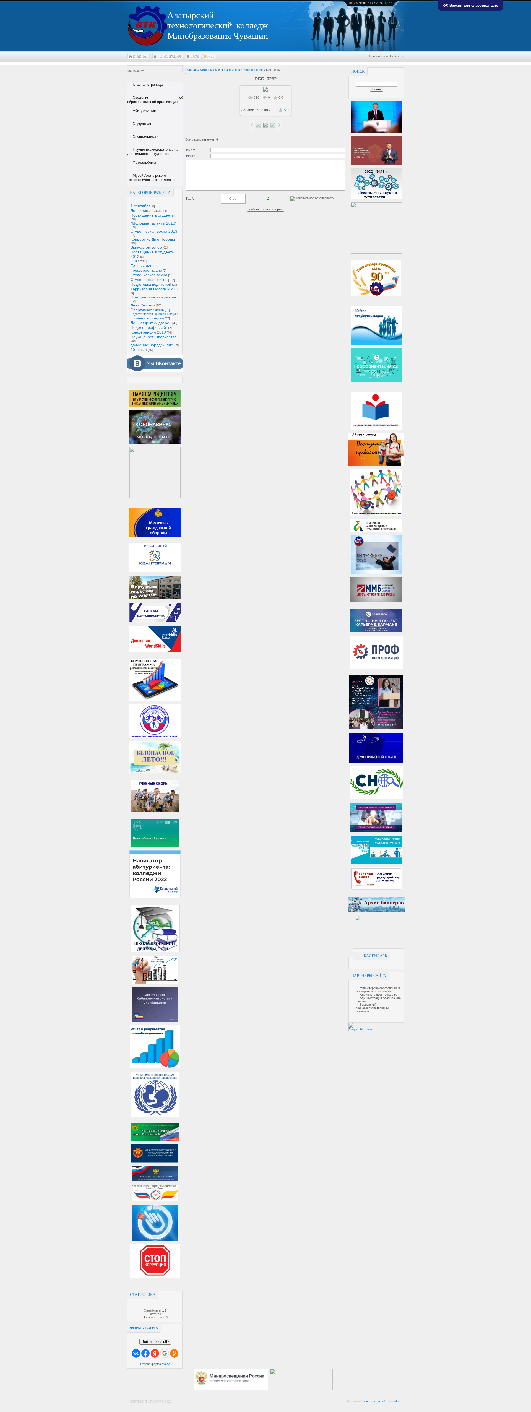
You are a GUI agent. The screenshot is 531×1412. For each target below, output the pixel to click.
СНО (135, 261)
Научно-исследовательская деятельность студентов (153, 151)
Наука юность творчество (153, 337)
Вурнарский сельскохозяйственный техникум (372, 1008)
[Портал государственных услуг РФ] (155, 1180)
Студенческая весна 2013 (154, 231)
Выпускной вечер (146, 247)
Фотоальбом (208, 69)
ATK (287, 110)
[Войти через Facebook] (145, 1353)
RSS (211, 56)
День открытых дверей (151, 323)
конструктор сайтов (376, 1401)
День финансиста (147, 210)
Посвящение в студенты (153, 215)
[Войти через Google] (164, 1353)
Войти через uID (155, 1342)
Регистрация (169, 56)
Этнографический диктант (154, 297)
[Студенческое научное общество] (376, 798)
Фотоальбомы (144, 162)
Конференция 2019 (148, 332)
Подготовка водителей (151, 284)
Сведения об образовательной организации (155, 99)
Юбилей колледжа (147, 318)
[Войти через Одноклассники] (174, 1353)
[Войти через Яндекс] (155, 1353)
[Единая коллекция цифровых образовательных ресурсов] (337, 1389)
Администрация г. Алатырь (378, 994)
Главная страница (148, 84)
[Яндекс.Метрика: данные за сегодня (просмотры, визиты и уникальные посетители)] (360, 1027)
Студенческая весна (149, 275)
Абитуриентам (145, 110)
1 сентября (141, 206)
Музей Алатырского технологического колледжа (151, 177)
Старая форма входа (155, 1364)
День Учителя (143, 305)
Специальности (145, 136)
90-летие (139, 349)
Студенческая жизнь (149, 279)
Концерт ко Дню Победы (153, 239)
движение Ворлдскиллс (152, 345)
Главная (141, 56)
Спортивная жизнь (147, 310)
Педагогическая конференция (152, 314)
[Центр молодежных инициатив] (376, 931)
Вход (194, 56)
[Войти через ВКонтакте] (136, 1353)
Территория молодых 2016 (155, 289)
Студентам (142, 123)
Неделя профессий (148, 327)
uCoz (397, 1401)
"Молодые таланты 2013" (153, 223)
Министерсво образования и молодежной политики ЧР (378, 989)
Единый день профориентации (146, 268)
